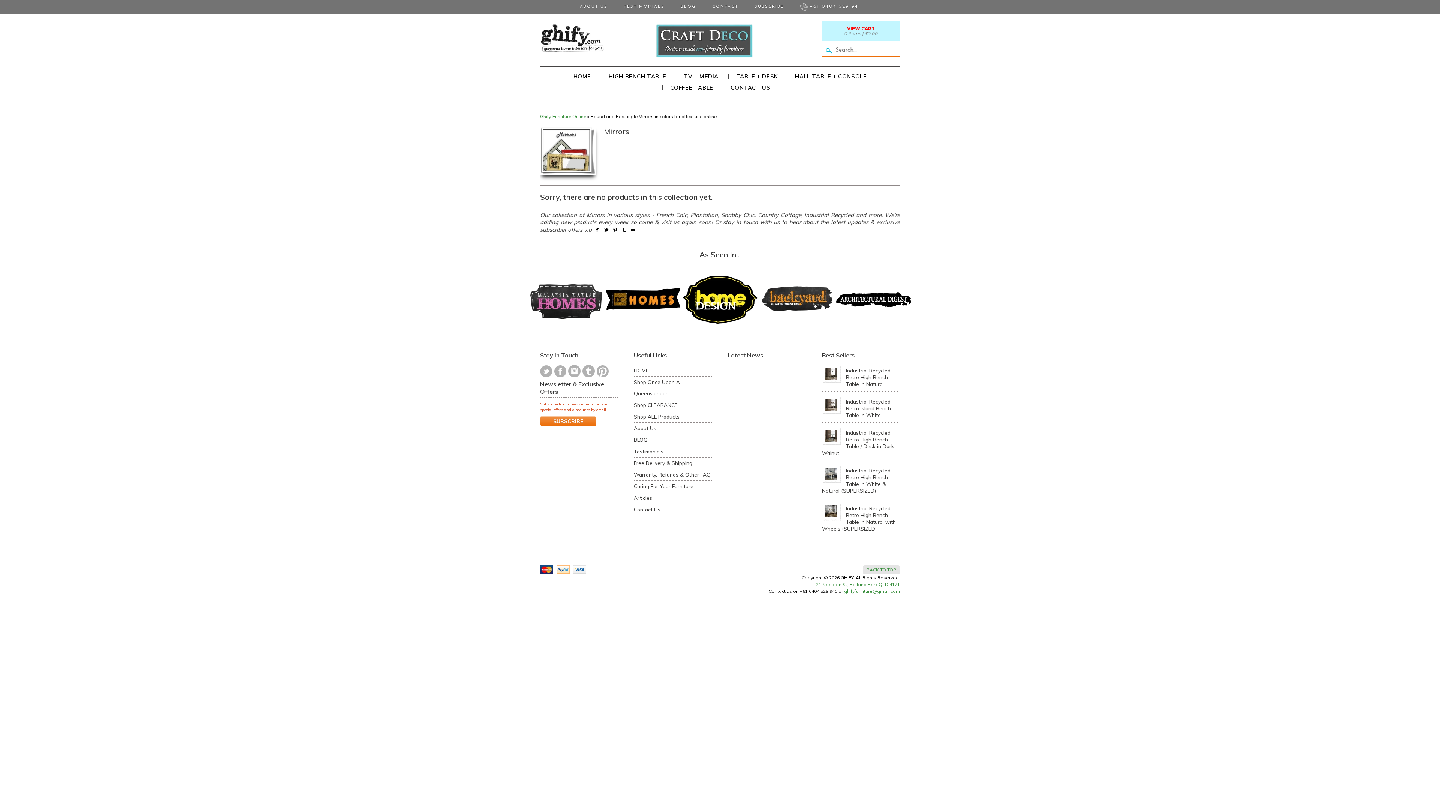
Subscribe (769, 7)
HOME (641, 370)
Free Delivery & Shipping (663, 463)
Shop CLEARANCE (656, 405)
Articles (643, 498)
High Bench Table (637, 76)
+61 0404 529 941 (834, 6)
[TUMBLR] (588, 371)
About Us (594, 7)
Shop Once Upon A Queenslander (657, 387)
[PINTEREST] (603, 371)
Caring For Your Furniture (663, 486)
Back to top (881, 570)
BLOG (640, 439)
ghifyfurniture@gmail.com (872, 591)
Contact (725, 7)
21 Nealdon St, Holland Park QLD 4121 (858, 584)
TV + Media (701, 76)
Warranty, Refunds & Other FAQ (672, 474)
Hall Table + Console (831, 76)
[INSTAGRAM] (574, 371)
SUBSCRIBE (568, 421)
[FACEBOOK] (560, 371)
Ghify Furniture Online (563, 116)
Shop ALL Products (657, 416)
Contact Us (750, 87)
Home (582, 76)
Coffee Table (691, 87)
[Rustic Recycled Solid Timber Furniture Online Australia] (572, 38)
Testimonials (644, 7)
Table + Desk (757, 76)
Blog (688, 7)
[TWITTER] (546, 371)
